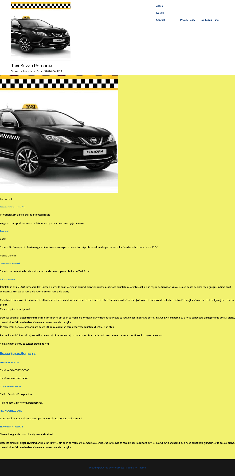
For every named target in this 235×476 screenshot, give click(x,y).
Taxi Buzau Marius (209, 19)
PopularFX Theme (136, 467)
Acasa (159, 5)
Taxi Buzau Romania (31, 66)
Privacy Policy (187, 19)
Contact (160, 19)
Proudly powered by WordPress (107, 467)
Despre (160, 12)
